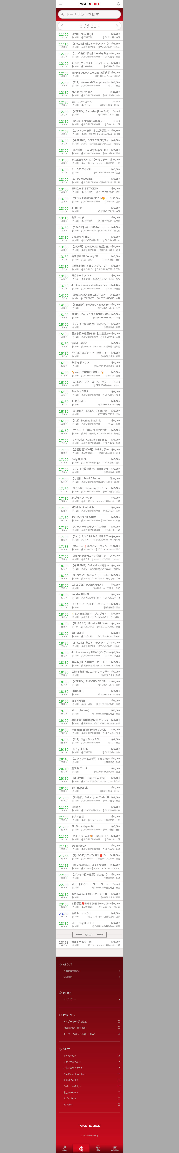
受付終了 (89, 934)
